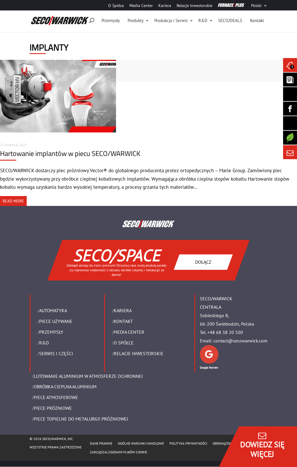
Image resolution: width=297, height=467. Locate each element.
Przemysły (111, 20)
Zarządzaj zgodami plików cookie (118, 452)
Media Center (141, 5)
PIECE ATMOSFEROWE (56, 397)
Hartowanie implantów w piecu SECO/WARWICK (70, 153)
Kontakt (257, 20)
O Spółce (116, 5)
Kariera (164, 5)
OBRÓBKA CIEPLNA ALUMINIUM (65, 386)
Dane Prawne (101, 443)
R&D (202, 20)
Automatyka (53, 310)
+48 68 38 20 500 (225, 332)
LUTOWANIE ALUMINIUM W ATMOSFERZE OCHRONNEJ (88, 376)
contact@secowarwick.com (240, 341)
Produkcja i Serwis (171, 20)
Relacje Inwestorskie (194, 5)
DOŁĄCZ (203, 262)
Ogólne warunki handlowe (141, 443)
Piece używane (56, 321)
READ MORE (13, 201)
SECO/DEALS (230, 20)
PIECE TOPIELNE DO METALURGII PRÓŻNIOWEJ (81, 419)
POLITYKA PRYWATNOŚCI (188, 443)
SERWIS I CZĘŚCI (56, 353)
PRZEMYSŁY (51, 332)
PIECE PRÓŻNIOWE (53, 408)
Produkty (136, 20)
